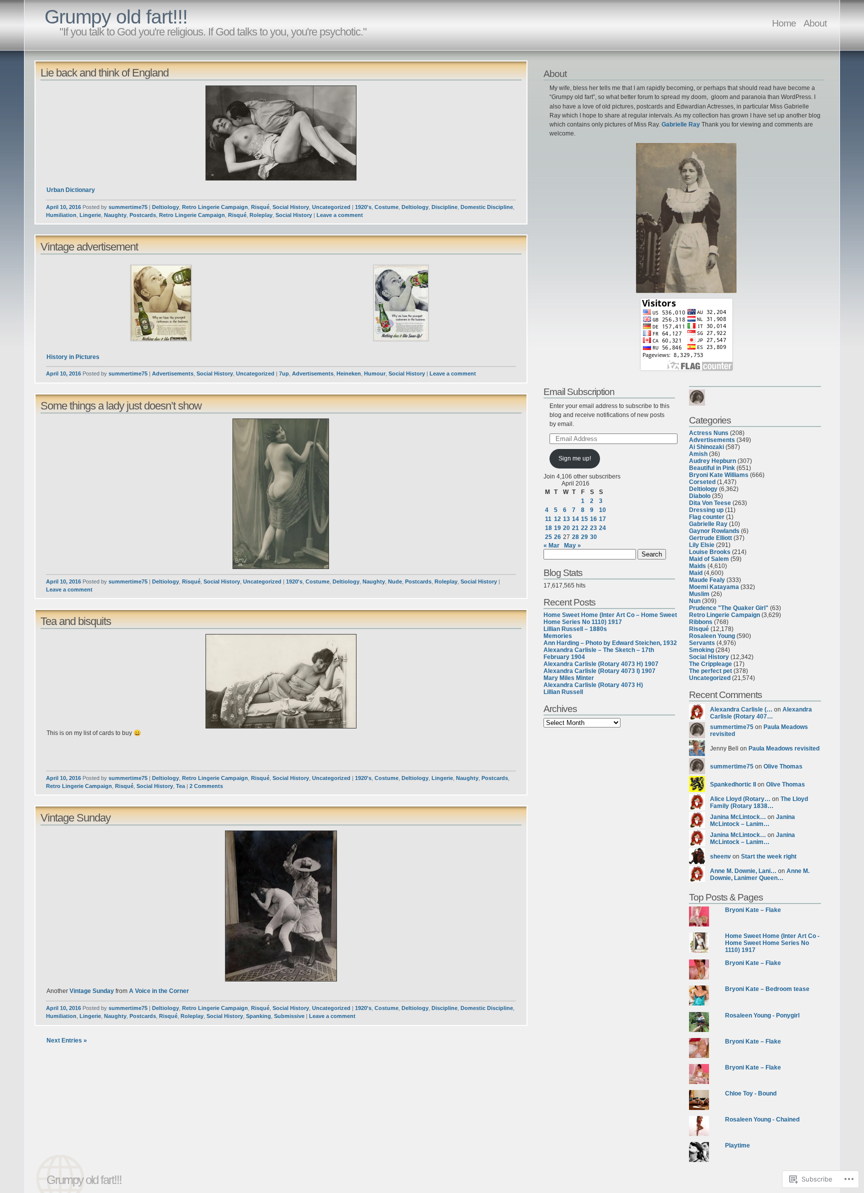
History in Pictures (73, 357)
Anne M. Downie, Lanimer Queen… (760, 875)
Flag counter (706, 517)
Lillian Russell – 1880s (575, 629)
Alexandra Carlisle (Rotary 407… (761, 713)
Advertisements (173, 373)
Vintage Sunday (75, 818)
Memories (558, 636)
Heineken (348, 373)
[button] (281, 133)
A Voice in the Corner (158, 991)
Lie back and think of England (104, 72)
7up (284, 373)
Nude (395, 581)
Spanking (258, 1016)
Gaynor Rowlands (714, 531)
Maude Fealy (707, 580)
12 (557, 519)
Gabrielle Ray (681, 124)
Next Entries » (66, 1040)
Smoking (701, 650)
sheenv (720, 856)
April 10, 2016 (63, 207)
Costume (386, 207)
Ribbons (700, 622)
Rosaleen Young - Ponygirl (762, 1015)
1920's (363, 207)
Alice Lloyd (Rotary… (740, 799)
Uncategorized (331, 207)
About (815, 23)
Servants (702, 643)
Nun (694, 601)
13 (566, 519)
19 (557, 528)
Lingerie (90, 215)
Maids (697, 566)
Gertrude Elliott (710, 538)
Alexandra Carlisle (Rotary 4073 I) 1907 (600, 671)
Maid (695, 573)
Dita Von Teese (710, 503)
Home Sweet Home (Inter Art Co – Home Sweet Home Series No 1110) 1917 (610, 619)
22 (584, 528)
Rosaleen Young (712, 636)
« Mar (552, 545)
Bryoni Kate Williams (718, 475)
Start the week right (768, 856)
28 (575, 537)
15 (584, 519)
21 (575, 528)
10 (602, 510)
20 (566, 528)
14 (575, 519)
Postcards (143, 215)
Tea (180, 786)
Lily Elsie (701, 545)
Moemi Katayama (714, 587)
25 (548, 537)
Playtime (737, 1145)
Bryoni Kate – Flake (753, 910)
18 (548, 528)
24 (602, 528)
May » (572, 545)
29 (584, 537)
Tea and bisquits (75, 621)
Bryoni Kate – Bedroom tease (767, 989)
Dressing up (706, 510)
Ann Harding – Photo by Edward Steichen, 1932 (610, 643)
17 (602, 519)
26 (557, 537)
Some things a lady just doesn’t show (121, 406)
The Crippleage (710, 664)
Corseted (702, 482)
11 (548, 519)
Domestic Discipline (486, 207)
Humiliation (61, 215)
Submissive (289, 1016)
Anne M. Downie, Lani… (743, 871)
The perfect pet (710, 671)
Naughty (115, 215)
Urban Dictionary (70, 190)
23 (593, 528)
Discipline (445, 207)
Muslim (699, 594)
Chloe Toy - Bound (750, 1093)
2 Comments (206, 786)
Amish (698, 454)
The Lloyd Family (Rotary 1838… (759, 803)
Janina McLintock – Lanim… (752, 821)
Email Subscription (579, 391)
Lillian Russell (563, 692)
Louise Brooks (709, 552)
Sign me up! (574, 458)
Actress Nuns (708, 433)
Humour (375, 373)
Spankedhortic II (733, 784)
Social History (290, 207)
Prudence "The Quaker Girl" (728, 608)
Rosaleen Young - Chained (762, 1119)
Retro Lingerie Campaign (215, 207)
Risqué (260, 207)
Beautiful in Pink (712, 468)
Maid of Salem (709, 559)
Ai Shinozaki (706, 447)
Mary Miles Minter (569, 678)
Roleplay (261, 215)
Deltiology (165, 207)
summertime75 (128, 207)
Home (784, 23)
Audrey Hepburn (712, 461)
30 (593, 537)
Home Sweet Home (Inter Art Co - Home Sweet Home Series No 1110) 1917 (772, 943)
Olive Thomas (783, 766)
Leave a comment (339, 215)
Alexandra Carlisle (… (741, 709)
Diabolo (699, 496)
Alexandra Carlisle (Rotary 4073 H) (593, 685)
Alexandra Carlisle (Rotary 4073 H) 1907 (601, 664)
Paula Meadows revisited (784, 748)
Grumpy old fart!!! (116, 17)
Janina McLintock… (738, 817)
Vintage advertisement (89, 246)
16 (593, 519)
